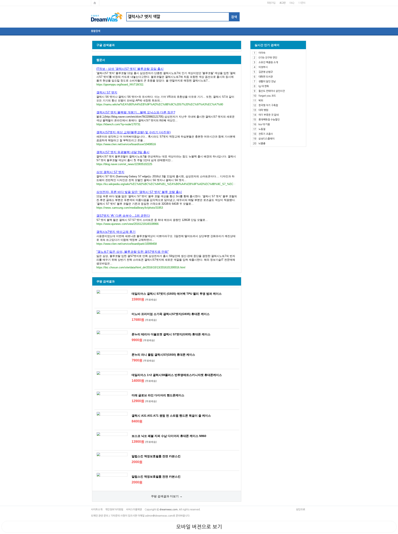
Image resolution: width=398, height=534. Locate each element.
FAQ (292, 3)
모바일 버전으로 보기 (199, 526)
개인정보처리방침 (114, 509)
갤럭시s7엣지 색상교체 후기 (116, 232)
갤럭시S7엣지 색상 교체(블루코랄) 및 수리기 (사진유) (133, 132)
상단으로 (300, 509)
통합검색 (95, 31)
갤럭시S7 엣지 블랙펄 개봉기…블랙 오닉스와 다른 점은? (135, 112)
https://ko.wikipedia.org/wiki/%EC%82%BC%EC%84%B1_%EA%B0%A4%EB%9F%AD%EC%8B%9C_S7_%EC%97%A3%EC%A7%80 (179, 184)
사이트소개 (96, 509)
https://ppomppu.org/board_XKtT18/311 (119, 84)
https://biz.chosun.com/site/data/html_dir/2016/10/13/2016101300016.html (140, 267)
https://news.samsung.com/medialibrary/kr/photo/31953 (129, 207)
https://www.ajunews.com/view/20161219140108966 (127, 223)
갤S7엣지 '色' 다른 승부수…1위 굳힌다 (123, 215)
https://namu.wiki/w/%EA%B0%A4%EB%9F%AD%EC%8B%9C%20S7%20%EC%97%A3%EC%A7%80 (159, 104)
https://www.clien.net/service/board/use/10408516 (126, 144)
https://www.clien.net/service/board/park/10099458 (126, 243)
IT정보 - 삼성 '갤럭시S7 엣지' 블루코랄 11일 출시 (130, 69)
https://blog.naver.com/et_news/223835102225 (124, 164)
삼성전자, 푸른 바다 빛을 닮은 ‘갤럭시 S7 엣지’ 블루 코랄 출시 (139, 192)
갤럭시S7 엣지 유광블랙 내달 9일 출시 (122, 152)
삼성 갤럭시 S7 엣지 (110, 172)
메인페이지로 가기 (95, 3)
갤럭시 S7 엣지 (106, 92)
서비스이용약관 (134, 509)
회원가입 (271, 3)
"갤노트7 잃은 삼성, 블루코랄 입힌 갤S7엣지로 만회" (132, 251)
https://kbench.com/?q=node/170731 (118, 124)
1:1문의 (301, 3)
